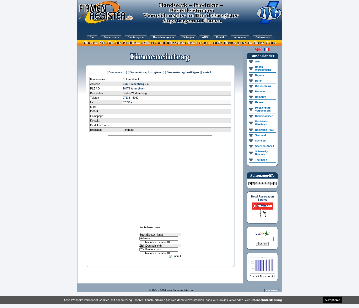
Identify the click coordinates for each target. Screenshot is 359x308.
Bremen (260, 91)
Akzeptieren (333, 300)
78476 (126, 88)
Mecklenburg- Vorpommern (263, 109)
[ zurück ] (207, 72)
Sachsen (260, 140)
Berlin (258, 80)
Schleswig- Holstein (261, 153)
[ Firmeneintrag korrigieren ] (146, 72)
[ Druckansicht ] (117, 72)
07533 (126, 97)
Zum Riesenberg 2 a (136, 84)
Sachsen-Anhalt (264, 146)
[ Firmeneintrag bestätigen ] (182, 72)
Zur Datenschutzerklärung (263, 300)
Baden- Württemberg (263, 68)
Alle (257, 61)
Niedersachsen (264, 116)
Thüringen (261, 159)
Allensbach (138, 88)
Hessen (259, 102)
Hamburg (260, 97)
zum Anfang (272, 290)
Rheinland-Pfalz (264, 129)
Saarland (260, 135)
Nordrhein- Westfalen (261, 123)
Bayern (259, 75)
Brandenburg (263, 86)
